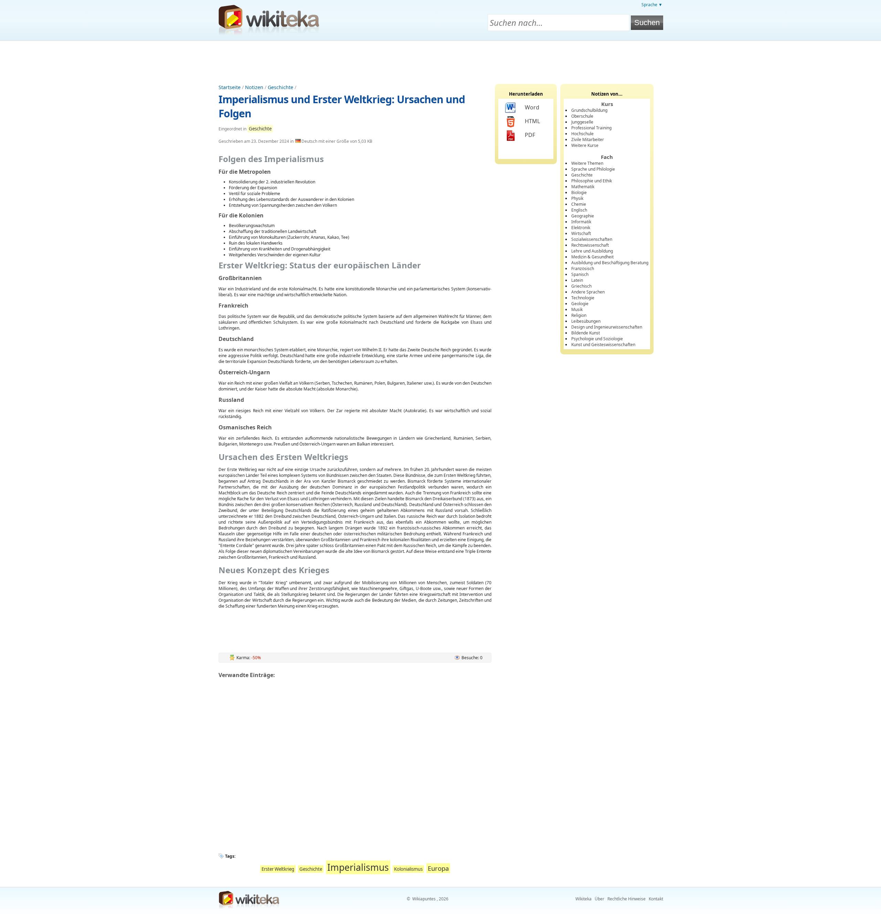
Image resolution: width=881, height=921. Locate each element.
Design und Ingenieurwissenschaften (606, 327)
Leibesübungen (586, 321)
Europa (438, 868)
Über (599, 899)
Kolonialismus (408, 869)
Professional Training (591, 128)
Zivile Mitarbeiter (587, 139)
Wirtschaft (581, 233)
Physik (577, 198)
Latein (577, 280)
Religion (578, 315)
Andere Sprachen (588, 292)
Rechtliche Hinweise (626, 899)
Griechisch (581, 286)
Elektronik (580, 228)
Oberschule (582, 116)
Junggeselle (582, 122)
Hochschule (582, 134)
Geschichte (280, 87)
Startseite (230, 87)
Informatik (581, 222)
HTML (532, 121)
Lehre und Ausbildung (592, 251)
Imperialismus (358, 867)
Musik (577, 309)
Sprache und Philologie (593, 169)
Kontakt (656, 899)
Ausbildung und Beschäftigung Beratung (609, 263)
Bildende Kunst (585, 333)
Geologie (579, 304)
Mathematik (582, 187)
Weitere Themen (587, 163)
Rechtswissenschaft (590, 245)
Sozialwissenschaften (591, 239)
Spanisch (579, 274)
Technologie (582, 298)
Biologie (579, 192)
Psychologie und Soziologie (597, 339)
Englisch (579, 210)
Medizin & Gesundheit (592, 257)
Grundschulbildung (589, 110)
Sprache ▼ (651, 5)
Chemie (578, 204)
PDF (530, 135)
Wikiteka (583, 899)
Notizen (254, 87)
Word (532, 107)
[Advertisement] (440, 60)
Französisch (582, 268)
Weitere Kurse (584, 145)
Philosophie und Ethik (591, 181)
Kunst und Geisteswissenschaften (603, 344)
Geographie (582, 216)
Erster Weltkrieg (278, 869)
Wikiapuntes (424, 899)
